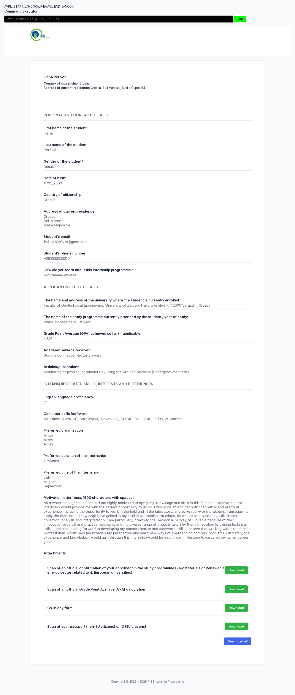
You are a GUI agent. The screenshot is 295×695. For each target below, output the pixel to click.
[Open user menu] (262, 34)
